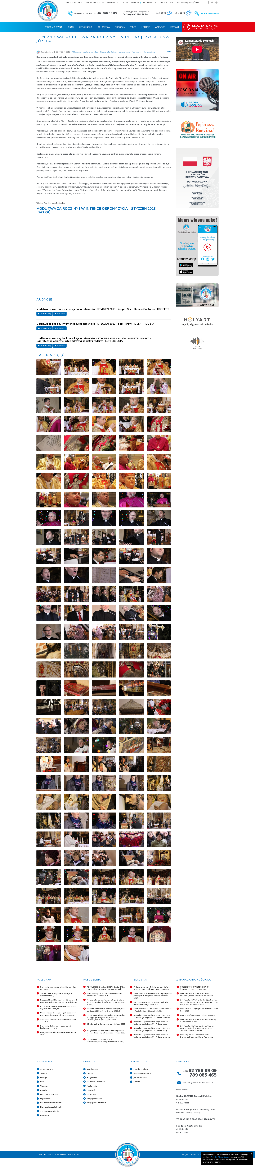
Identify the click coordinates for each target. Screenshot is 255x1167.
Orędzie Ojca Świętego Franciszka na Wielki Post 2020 (199, 1010)
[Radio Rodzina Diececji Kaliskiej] (47, 10)
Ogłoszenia (104, 27)
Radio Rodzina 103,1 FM (205, 27)
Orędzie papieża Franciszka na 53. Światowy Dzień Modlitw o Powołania (196, 1036)
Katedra (163, 2)
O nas (71, 27)
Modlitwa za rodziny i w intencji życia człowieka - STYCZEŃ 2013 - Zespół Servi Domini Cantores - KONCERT (102, 309)
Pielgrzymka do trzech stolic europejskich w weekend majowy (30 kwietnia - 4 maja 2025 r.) (106, 1032)
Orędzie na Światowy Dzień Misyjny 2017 (197, 1015)
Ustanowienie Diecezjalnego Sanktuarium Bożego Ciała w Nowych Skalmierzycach (58, 1014)
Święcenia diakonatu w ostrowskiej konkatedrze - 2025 (55, 1027)
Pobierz (61, 314)
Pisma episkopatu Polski (51, 1107)
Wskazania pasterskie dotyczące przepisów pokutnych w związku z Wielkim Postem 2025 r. (153, 995)
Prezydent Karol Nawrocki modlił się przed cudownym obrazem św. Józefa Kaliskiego (58, 1001)
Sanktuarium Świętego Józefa (185, 2)
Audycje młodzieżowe (96, 1103)
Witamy (43, 1073)
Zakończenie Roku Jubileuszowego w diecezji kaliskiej (56, 994)
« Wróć (168, 51)
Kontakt (174, 27)
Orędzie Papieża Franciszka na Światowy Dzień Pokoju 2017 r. (198, 1020)
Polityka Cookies (141, 1069)
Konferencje (92, 1086)
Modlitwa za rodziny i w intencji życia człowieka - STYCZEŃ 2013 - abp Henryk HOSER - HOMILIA (95, 323)
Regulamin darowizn (142, 1073)
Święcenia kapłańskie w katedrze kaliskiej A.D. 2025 (58, 1020)
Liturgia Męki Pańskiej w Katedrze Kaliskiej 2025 (58, 1033)
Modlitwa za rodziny (49, 1094)
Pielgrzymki (92, 1077)
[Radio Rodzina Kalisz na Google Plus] (216, 2)
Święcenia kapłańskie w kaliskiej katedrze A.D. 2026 (58, 988)
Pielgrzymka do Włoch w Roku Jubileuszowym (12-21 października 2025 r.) (105, 1040)
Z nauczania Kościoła (49, 1111)
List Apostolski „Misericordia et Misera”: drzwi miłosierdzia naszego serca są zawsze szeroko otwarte (197, 1028)
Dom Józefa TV (149, 2)
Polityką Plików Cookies (220, 1157)
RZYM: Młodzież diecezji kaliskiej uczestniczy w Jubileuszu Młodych (59, 1007)
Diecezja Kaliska (74, 2)
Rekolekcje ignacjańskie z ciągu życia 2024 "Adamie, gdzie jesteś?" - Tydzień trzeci (152, 1022)
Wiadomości (92, 1069)
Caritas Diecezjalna (94, 2)
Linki (42, 1082)
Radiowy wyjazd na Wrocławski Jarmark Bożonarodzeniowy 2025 (104, 994)
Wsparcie (160, 27)
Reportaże (91, 1090)
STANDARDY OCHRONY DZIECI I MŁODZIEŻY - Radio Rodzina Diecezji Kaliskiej (152, 1010)
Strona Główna (53, 27)
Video (133, 27)
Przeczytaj (44, 1115)
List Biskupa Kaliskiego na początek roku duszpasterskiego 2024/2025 (151, 1003)
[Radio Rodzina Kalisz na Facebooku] (208, 2)
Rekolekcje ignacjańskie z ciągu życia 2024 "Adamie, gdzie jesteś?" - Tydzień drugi (152, 1029)
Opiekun (135, 2)
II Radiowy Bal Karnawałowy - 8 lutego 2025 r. (106, 1025)
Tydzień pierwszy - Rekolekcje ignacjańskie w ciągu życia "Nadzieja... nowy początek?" (152, 988)
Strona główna (46, 1069)
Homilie (90, 1073)
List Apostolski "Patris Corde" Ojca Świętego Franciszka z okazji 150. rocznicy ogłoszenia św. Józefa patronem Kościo (199, 1002)
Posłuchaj (45, 314)
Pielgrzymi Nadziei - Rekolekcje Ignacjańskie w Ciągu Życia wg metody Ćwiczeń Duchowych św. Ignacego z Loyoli (106, 1017)
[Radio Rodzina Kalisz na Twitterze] (212, 2)
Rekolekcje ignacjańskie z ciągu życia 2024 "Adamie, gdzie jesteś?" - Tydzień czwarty (152, 1016)
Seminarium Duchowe (117, 2)
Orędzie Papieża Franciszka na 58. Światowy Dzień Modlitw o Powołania (196, 994)
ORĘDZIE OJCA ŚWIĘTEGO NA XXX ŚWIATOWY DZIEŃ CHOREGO (195, 988)
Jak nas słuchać (140, 1077)
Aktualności (85, 27)
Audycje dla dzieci (94, 1098)
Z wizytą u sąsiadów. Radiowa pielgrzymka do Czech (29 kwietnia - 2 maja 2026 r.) (106, 1010)
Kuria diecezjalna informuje (51, 1103)
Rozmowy (91, 1094)
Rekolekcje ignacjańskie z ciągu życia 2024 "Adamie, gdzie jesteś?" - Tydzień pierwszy (152, 1036)
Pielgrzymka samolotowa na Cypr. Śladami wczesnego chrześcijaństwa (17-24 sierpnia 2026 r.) (106, 1002)
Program (120, 27)
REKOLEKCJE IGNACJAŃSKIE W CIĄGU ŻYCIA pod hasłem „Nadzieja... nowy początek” (106, 988)
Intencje (146, 27)
